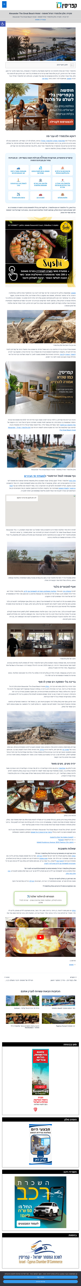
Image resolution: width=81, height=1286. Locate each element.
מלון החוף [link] (72, 481)
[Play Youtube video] (40, 937)
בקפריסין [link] (45, 79)
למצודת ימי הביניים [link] (34, 475)
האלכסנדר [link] (61, 768)
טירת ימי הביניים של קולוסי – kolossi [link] (26, 1008)
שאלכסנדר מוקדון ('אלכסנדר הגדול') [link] (53, 141)
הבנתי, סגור (40, 1277)
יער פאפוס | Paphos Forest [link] (65, 1026)
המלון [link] (74, 856)
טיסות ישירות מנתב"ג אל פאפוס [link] (41, 832)
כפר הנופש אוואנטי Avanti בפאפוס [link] (63, 1008)
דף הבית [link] (66, 17)
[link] (2, 24)
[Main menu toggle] (4, 4)
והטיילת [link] (39, 856)
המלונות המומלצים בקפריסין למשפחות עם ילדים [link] (40, 591)
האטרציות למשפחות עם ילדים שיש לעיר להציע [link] (60, 863)
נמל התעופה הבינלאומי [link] (68, 425)
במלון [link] (47, 686)
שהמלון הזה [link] (67, 591)
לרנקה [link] (62, 354)
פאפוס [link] (37, 20)
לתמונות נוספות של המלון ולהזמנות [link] (62, 837)
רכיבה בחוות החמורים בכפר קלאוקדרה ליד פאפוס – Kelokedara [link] (25, 1027)
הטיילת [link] (31, 881)
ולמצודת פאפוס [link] (64, 488)
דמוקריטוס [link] (59, 861)
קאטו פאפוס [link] (43, 858)
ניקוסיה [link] (67, 354)
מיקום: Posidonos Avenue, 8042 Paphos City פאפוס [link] (55, 842)
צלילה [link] (42, 750)
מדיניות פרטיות (40, 1281)
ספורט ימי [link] (65, 750)
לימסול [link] (73, 354)
